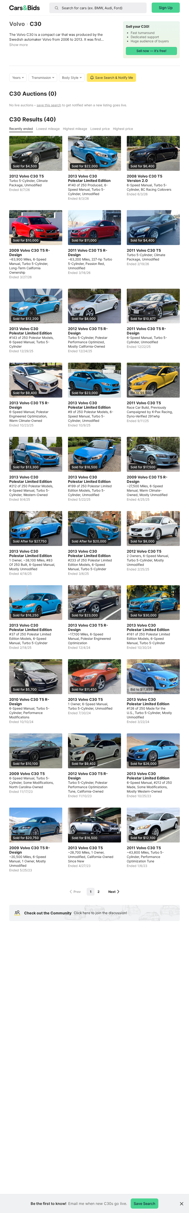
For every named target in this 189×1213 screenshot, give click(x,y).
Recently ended (21, 129)
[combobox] (98, 8)
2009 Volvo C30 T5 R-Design (29, 252)
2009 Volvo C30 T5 (27, 774)
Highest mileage (75, 129)
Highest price (123, 129)
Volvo (17, 24)
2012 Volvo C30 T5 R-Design (88, 331)
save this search (49, 105)
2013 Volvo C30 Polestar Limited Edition (89, 178)
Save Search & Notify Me (114, 78)
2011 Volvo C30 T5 (144, 250)
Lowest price (100, 129)
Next (111, 892)
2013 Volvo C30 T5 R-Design (29, 405)
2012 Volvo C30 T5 (26, 176)
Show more (18, 45)
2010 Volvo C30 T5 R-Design (29, 701)
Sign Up (166, 7)
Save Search (144, 1203)
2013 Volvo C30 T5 (85, 699)
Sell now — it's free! (151, 51)
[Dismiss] (181, 1203)
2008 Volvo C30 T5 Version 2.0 (144, 178)
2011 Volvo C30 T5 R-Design (87, 252)
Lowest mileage (48, 129)
